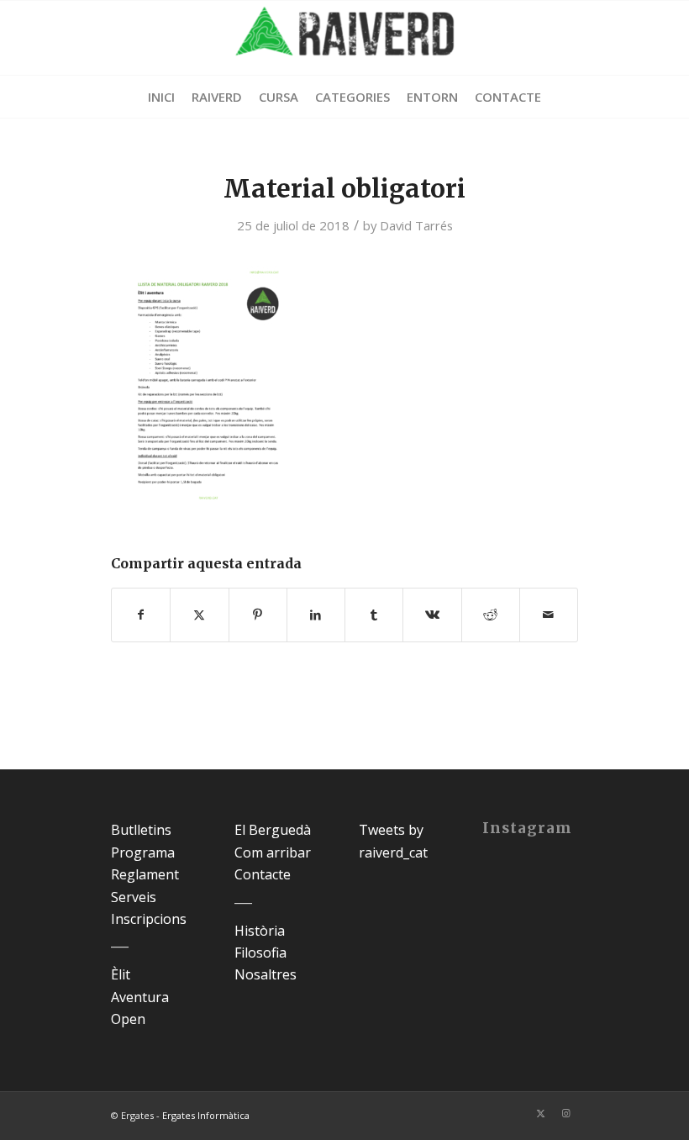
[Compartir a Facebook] (141, 614)
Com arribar (272, 852)
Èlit (120, 974)
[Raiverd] (344, 38)
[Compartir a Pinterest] (258, 614)
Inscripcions (149, 919)
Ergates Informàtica (206, 1115)
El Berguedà (272, 830)
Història (259, 930)
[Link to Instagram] (565, 1113)
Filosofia (260, 952)
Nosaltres (265, 974)
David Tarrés (416, 225)
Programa (143, 852)
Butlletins (141, 830)
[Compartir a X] (199, 614)
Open (128, 1019)
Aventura (140, 997)
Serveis (133, 897)
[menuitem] (161, 97)
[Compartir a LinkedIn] (315, 614)
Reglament (145, 874)
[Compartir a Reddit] (490, 614)
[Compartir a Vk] (431, 614)
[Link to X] (540, 1113)
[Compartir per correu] (548, 614)
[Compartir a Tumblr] (373, 614)
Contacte (262, 874)
